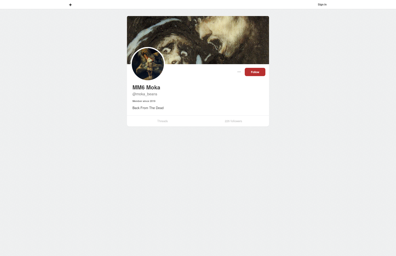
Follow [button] (255, 72)
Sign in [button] (322, 4)
